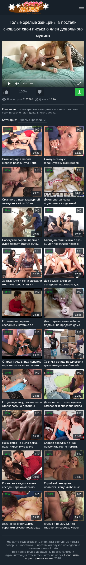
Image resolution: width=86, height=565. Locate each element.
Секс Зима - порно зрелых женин (53, 556)
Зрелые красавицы (33, 119)
